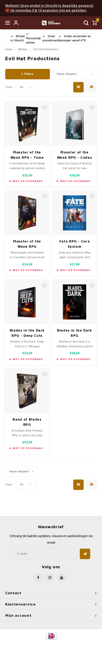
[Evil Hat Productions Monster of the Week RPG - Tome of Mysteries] (27, 124)
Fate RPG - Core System (74, 244)
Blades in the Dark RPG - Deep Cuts (27, 333)
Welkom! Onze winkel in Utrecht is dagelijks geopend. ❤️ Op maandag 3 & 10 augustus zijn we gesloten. (49, 8)
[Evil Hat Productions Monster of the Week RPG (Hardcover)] (27, 213)
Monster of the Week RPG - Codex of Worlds (74, 155)
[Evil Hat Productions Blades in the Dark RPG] (75, 302)
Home (8, 49)
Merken (22, 49)
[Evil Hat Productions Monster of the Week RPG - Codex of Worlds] (75, 124)
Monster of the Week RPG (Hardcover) (27, 244)
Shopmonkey (51, 649)
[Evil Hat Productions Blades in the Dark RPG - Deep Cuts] (27, 302)
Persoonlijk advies (33, 40)
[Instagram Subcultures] (49, 577)
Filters (28, 74)
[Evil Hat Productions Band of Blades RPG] (27, 391)
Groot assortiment (50, 38)
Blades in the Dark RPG (74, 333)
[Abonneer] (85, 554)
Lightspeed (72, 645)
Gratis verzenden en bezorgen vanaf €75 (75, 38)
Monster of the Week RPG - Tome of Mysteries (27, 155)
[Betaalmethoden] (51, 635)
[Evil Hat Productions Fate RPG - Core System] (75, 213)
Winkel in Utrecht (17, 38)
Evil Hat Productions (45, 49)
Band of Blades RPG (27, 422)
